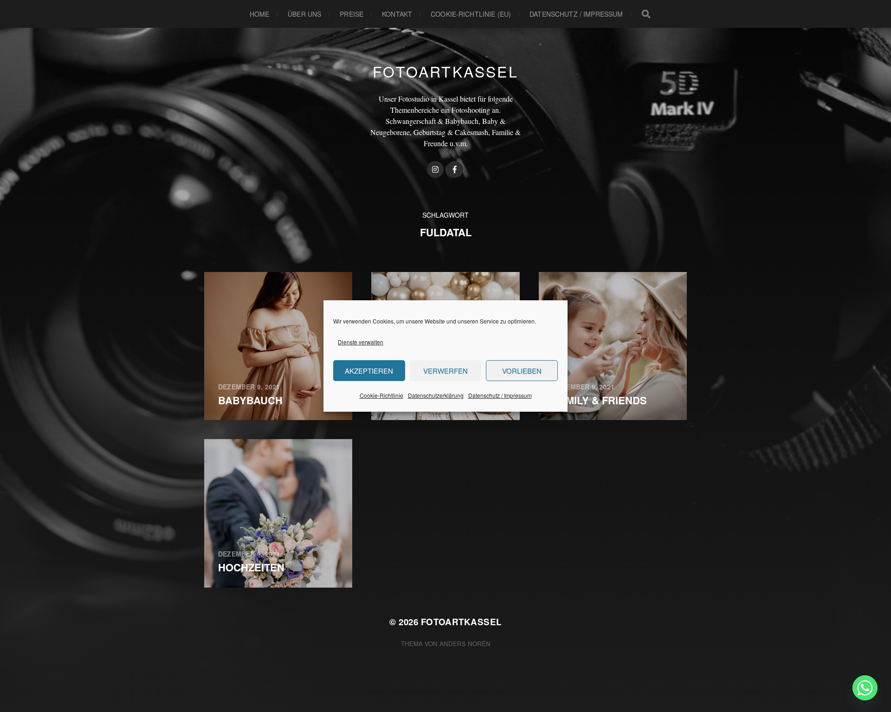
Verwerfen (445, 370)
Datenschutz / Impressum (500, 395)
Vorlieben (522, 370)
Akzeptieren (369, 370)
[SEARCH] (646, 14)
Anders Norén (465, 643)
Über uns (304, 14)
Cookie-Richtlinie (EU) (471, 14)
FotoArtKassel (445, 71)
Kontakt (397, 14)
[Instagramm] (435, 169)
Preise (351, 14)
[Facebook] (454, 169)
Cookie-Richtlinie (381, 395)
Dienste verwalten (360, 342)
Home (260, 14)
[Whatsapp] (865, 687)
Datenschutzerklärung (436, 395)
